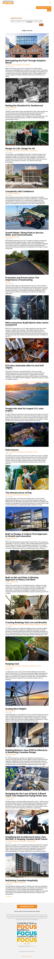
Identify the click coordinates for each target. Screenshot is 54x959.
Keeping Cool (23, 666)
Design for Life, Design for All (21, 149)
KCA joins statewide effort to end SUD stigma (24, 366)
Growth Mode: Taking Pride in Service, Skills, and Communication (24, 234)
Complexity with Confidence (19, 192)
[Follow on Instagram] (28, 943)
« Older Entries (8, 896)
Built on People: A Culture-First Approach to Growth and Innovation (26, 536)
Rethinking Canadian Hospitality (21, 881)
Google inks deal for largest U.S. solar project (24, 409)
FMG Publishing (10, 326)
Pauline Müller (9, 152)
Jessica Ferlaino (10, 66)
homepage (29, 21)
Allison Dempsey (10, 238)
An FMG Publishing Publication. (27, 956)
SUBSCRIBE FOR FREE (27, 906)
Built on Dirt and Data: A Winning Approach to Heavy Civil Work (21, 579)
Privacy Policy (33, 946)
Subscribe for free (43, 7)
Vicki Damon (9, 540)
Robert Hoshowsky (10, 283)
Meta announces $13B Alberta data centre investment (26, 323)
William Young (9, 453)
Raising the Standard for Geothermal (24, 106)
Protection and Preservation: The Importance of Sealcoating (22, 279)
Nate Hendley (9, 712)
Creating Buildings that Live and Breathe (26, 623)
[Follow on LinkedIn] (25, 943)
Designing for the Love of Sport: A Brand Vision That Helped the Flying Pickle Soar (26, 795)
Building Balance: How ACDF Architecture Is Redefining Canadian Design (26, 752)
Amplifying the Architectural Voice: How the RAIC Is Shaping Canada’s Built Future (26, 839)
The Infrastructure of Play (18, 493)
